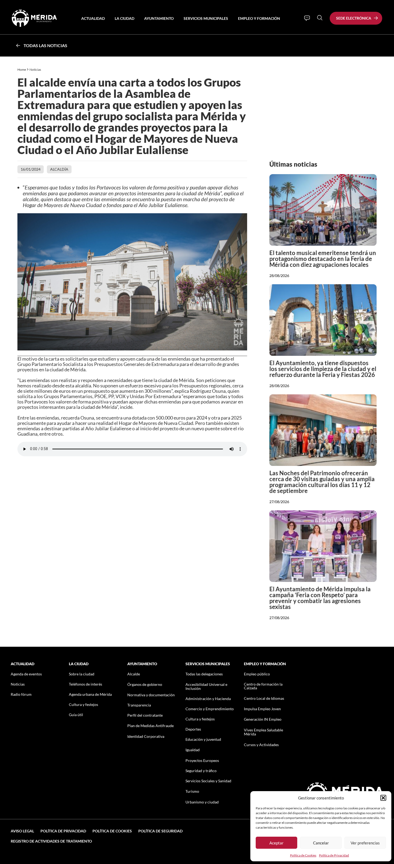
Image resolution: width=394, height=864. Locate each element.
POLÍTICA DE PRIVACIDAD (63, 831)
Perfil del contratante (145, 715)
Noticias (35, 70)
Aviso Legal (22, 831)
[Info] (307, 18)
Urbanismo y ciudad (202, 802)
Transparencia (139, 705)
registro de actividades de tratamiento (51, 841)
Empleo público (257, 674)
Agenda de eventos (26, 674)
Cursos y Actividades (261, 744)
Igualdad (192, 749)
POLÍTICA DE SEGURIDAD (160, 831)
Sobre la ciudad (81, 674)
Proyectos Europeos (202, 760)
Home (21, 70)
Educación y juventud (203, 739)
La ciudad (124, 18)
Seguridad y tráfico (201, 770)
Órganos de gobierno (144, 684)
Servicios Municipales (206, 18)
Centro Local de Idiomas (264, 698)
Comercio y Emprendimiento (209, 708)
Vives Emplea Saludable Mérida (263, 732)
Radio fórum (21, 694)
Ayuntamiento (159, 18)
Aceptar (276, 842)
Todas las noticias (45, 45)
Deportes (193, 729)
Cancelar (321, 842)
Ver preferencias (365, 842)
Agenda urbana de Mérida (90, 694)
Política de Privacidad (334, 855)
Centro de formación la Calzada (263, 686)
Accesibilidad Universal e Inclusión (206, 686)
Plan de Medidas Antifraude (150, 725)
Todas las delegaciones (204, 674)
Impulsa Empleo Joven (262, 708)
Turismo (192, 791)
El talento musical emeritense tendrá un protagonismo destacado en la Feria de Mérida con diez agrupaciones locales (322, 258)
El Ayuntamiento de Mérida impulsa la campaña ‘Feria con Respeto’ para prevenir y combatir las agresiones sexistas (320, 597)
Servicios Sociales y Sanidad (208, 781)
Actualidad (93, 18)
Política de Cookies (303, 855)
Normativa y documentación (151, 695)
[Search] (320, 17)
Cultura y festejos (83, 704)
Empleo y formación (259, 18)
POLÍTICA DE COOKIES (112, 831)
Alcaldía (59, 169)
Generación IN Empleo (262, 719)
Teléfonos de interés (85, 684)
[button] (383, 798)
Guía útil (76, 714)
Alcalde (133, 674)
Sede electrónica (353, 18)
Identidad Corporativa (145, 736)
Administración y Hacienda (208, 698)
